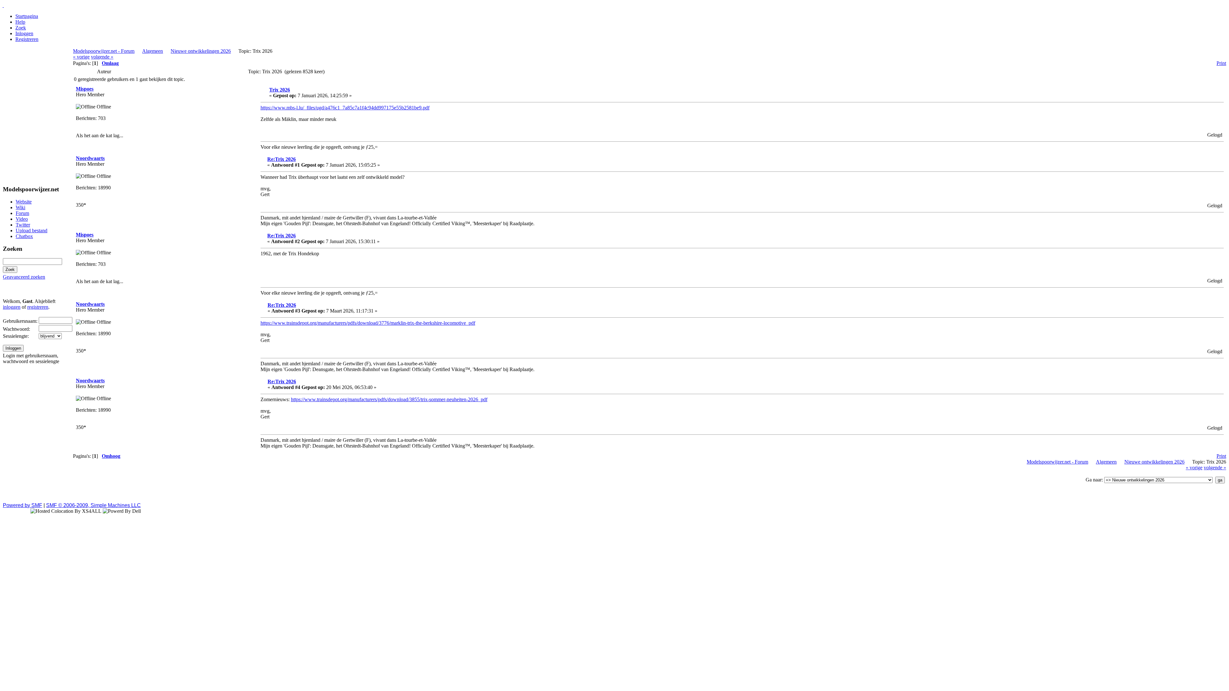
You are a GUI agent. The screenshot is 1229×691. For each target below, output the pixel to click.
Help (20, 22)
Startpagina (26, 16)
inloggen (11, 307)
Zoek (20, 27)
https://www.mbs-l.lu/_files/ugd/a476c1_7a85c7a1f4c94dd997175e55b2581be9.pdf (345, 107)
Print (1221, 63)
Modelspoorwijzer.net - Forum (103, 51)
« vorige (81, 57)
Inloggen (24, 33)
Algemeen (152, 51)
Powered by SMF (22, 505)
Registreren (26, 39)
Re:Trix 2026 (281, 159)
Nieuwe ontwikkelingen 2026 (201, 51)
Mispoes (84, 88)
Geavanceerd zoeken (24, 277)
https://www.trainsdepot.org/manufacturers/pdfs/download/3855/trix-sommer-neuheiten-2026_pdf (389, 399)
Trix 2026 (279, 89)
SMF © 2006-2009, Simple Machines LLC (93, 505)
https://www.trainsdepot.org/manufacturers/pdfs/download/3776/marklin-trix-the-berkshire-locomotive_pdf (368, 323)
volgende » (102, 57)
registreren (37, 307)
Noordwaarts (90, 158)
